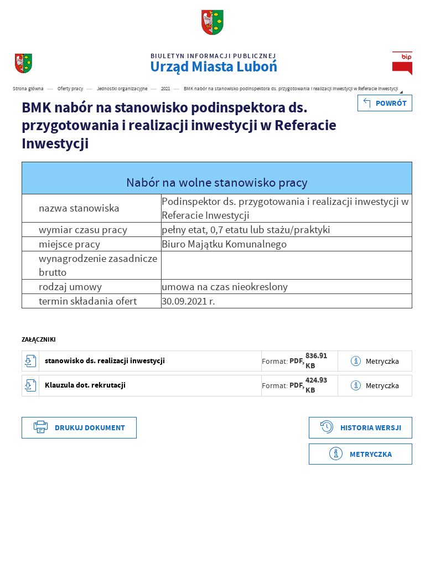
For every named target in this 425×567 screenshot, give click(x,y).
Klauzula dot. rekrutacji (85, 385)
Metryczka (382, 361)
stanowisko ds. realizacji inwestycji (105, 360)
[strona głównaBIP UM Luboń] (23, 63)
